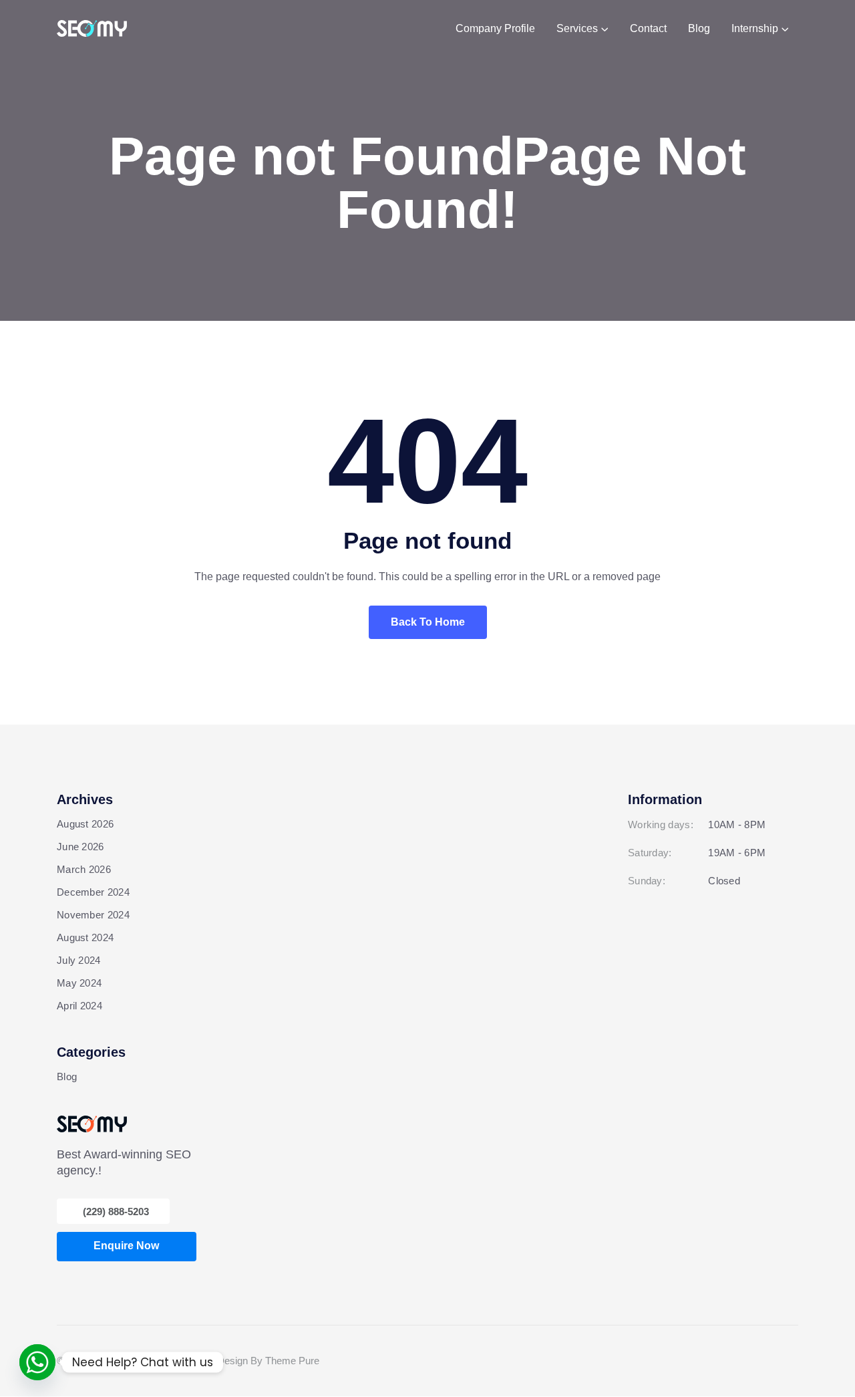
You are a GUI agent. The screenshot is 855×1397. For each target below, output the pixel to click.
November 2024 (93, 914)
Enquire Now (126, 1245)
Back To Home (428, 622)
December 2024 (93, 892)
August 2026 (85, 824)
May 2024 (79, 983)
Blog (67, 1076)
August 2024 (85, 937)
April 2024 (79, 1005)
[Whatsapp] (37, 1362)
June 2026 (80, 846)
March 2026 (84, 869)
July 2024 (79, 960)
